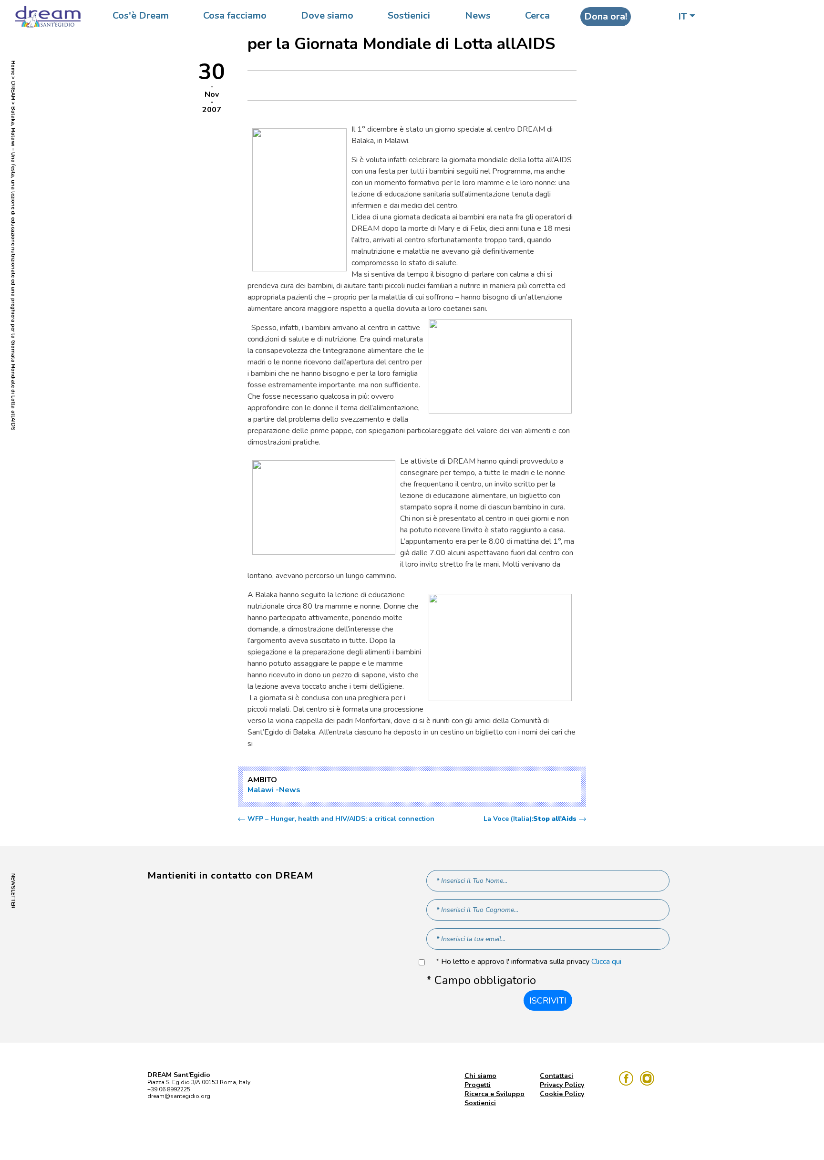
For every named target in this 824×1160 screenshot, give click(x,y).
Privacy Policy (562, 1084)
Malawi (260, 790)
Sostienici (409, 15)
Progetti (477, 1084)
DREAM (13, 90)
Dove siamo (327, 15)
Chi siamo (480, 1075)
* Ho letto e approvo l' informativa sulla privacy (528, 961)
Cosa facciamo (235, 15)
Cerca (537, 15)
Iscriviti (547, 1000)
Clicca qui (606, 961)
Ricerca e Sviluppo (494, 1093)
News (478, 15)
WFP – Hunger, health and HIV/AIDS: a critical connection (340, 819)
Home (13, 68)
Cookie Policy (562, 1093)
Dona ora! (605, 16)
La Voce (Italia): (530, 819)
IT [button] (682, 16)
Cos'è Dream (141, 15)
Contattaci (556, 1075)
